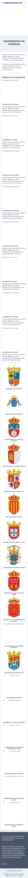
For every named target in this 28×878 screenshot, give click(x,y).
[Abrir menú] (25, 3)
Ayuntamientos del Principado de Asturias (14, 799)
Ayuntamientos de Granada (10, 210)
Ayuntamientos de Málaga (10, 316)
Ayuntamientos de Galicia (14, 697)
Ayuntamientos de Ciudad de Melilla (14, 567)
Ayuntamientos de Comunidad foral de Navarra (14, 620)
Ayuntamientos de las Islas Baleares (14, 722)
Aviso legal (7, 874)
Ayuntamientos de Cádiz (9, 139)
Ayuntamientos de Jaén (9, 281)
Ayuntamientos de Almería (10, 104)
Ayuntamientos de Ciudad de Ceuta (14, 542)
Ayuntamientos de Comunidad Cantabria (14, 440)
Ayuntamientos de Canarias (14, 414)
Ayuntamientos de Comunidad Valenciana (14, 646)
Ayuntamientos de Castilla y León (14, 491)
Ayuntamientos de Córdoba (10, 175)
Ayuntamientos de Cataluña (14, 517)
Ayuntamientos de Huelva (10, 246)
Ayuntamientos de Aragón (14, 388)
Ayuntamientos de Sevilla (10, 352)
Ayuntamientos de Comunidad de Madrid (14, 593)
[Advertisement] (14, 20)
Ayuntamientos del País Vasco (14, 773)
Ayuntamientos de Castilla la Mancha (14, 466)
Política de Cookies (10, 875)
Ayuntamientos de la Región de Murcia (14, 825)
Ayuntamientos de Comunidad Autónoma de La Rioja (14, 748)
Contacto (4, 864)
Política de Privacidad (17, 874)
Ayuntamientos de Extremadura (14, 672)
